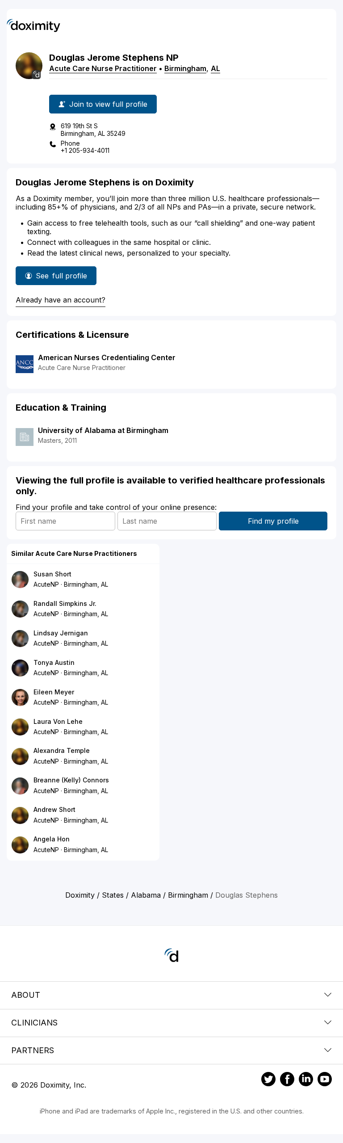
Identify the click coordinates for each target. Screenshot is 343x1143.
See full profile (63, 278)
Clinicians (34, 1022)
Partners (32, 1050)
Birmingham (185, 68)
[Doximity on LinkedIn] (306, 1080)
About (25, 995)
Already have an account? (60, 299)
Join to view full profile (108, 104)
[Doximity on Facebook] (287, 1080)
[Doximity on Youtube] (325, 1080)
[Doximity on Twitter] (268, 1080)
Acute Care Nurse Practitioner (103, 68)
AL (215, 68)
